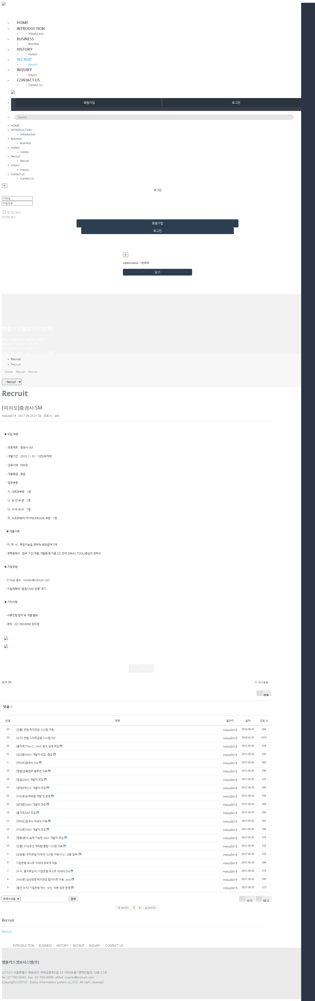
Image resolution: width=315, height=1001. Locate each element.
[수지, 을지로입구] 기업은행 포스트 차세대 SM (43, 871)
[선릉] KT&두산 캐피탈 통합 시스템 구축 (39, 846)
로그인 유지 (13, 212)
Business (25, 39)
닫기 (157, 272)
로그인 (235, 102)
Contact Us (34, 85)
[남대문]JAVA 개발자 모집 (31, 804)
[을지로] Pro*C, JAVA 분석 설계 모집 (37, 746)
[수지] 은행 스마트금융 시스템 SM (36, 738)
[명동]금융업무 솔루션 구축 (31, 771)
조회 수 (264, 720)
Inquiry (24, 69)
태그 (266, 900)
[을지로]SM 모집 (26, 812)
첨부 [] (7, 682)
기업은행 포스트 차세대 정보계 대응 (36, 863)
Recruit (24, 59)
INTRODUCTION (31, 28)
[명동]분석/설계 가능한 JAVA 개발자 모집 (40, 837)
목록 (266, 694)
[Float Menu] (18, 13)
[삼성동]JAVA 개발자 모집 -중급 (34, 754)
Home (8, 371)
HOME (22, 22)
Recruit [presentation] (16, 364)
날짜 (247, 720)
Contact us (28, 80)
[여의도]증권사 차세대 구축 (31, 821)
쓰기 (249, 900)
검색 (73, 898)
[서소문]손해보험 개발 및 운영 (33, 796)
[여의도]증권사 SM (22, 407)
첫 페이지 (123, 907)
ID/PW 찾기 (9, 217)
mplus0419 (9, 415)
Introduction (35, 33)
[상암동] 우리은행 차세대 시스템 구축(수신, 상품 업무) (47, 854)
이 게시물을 (261, 682)
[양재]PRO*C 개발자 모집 (31, 787)
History (25, 49)
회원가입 (88, 102)
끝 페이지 (150, 907)
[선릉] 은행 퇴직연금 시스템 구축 (35, 729)
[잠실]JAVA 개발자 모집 (29, 779)
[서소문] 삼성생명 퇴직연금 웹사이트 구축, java (43, 879)
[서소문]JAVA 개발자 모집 (31, 829)
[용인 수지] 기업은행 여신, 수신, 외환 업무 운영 (43, 887)
